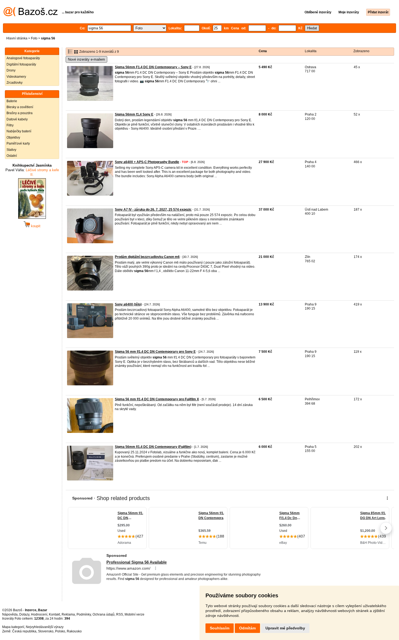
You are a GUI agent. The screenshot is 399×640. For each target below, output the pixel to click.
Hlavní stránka (16, 38)
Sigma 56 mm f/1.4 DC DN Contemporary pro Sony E (155, 352)
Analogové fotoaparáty (23, 58)
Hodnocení (39, 614)
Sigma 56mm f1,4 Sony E (134, 114)
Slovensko (45, 631)
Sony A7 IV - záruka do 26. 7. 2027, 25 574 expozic (153, 209)
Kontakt (54, 614)
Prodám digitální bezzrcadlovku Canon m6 (147, 257)
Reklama (68, 614)
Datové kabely (17, 119)
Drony (11, 70)
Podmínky (84, 614)
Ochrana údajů (104, 614)
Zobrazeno (361, 51)
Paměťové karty (18, 143)
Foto (34, 38)
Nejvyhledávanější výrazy (45, 627)
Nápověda (10, 614)
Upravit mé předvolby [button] (285, 628)
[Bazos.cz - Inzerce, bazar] (31, 15)
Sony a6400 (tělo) (128, 304)
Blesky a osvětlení (20, 107)
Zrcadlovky (15, 83)
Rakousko (74, 631)
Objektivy (13, 137)
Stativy (11, 150)
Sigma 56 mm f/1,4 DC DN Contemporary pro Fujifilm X (157, 399)
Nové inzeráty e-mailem (86, 59)
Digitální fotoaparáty (21, 64)
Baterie (12, 101)
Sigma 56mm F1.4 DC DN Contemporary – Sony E (153, 67)
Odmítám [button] (247, 628)
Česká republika (24, 631)
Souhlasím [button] (219, 628)
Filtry (10, 125)
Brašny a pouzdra (20, 113)
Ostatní (12, 156)
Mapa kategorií (13, 627)
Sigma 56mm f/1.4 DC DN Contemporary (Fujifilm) (153, 447)
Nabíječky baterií (19, 131)
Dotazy (24, 614)
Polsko (60, 631)
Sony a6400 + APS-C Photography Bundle (147, 162)
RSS (119, 614)
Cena (263, 51)
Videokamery (16, 77)
